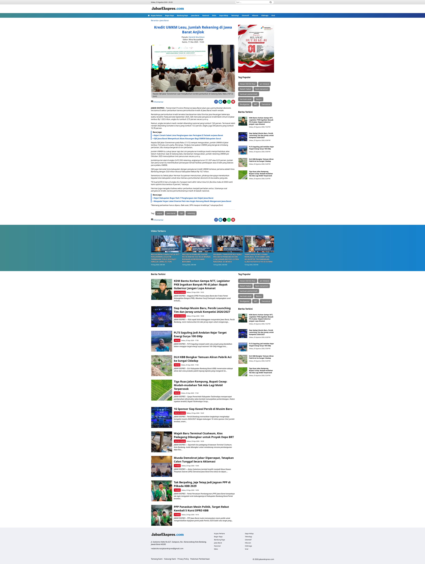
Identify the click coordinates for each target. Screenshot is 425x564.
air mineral (264, 84)
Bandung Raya (182, 15)
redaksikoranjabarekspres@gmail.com (167, 548)
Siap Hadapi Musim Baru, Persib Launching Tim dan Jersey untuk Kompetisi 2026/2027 (261, 135)
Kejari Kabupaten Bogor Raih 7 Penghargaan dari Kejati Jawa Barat (183, 198)
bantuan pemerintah (248, 94)
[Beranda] (148, 15)
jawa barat (171, 213)
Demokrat (266, 104)
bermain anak (246, 99)
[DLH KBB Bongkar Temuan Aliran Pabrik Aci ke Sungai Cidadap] (242, 162)
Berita (177, 340)
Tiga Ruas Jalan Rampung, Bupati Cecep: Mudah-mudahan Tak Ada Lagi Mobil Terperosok (261, 173)
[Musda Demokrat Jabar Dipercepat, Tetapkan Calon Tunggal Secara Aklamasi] (161, 466)
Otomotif (245, 15)
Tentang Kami (156, 559)
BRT (255, 104)
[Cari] (270, 2)
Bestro (259, 99)
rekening (191, 213)
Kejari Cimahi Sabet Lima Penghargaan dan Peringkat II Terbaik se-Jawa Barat (188, 135)
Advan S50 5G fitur (247, 84)
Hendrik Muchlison (197, 37)
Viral (273, 15)
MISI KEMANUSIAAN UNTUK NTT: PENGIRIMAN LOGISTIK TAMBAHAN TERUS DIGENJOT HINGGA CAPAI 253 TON (165, 258)
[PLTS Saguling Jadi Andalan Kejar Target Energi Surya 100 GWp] (242, 150)
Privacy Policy (183, 559)
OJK (181, 213)
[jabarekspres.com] (167, 8)
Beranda (154, 20)
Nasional (205, 15)
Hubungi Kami (170, 559)
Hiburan (255, 15)
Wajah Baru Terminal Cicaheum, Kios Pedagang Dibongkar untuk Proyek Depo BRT (204, 435)
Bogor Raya (169, 15)
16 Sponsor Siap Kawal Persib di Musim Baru (203, 409)
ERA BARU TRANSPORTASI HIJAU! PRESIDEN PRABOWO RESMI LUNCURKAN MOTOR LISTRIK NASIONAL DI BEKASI (227, 258)
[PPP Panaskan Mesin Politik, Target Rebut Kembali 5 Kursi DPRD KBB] (161, 515)
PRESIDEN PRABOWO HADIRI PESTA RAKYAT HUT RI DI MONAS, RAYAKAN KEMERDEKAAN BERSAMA (196, 258)
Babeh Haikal (245, 89)
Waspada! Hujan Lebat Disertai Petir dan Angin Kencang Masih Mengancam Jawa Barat (192, 201)
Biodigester (245, 104)
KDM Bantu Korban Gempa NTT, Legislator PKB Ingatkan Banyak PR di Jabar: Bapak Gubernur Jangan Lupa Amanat (261, 121)
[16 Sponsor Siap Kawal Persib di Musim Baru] (161, 417)
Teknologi (235, 15)
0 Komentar (158, 102)
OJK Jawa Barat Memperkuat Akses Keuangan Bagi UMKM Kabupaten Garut (187, 138)
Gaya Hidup (223, 15)
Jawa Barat (195, 15)
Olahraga (264, 15)
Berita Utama (180, 292)
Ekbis (214, 15)
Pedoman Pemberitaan (200, 559)
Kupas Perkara (156, 15)
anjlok (159, 213)
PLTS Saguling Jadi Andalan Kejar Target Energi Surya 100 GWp (261, 148)
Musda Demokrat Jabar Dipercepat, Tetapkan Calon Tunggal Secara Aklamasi (204, 459)
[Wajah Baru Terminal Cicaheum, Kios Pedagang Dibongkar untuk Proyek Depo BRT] (161, 441)
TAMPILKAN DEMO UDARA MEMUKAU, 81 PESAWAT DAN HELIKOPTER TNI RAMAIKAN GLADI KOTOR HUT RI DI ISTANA (258, 258)
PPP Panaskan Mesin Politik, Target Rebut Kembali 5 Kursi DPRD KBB (201, 508)
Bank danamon (261, 89)
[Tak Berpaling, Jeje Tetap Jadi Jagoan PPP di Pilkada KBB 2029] (161, 490)
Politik (177, 466)
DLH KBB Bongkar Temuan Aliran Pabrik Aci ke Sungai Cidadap (261, 160)
